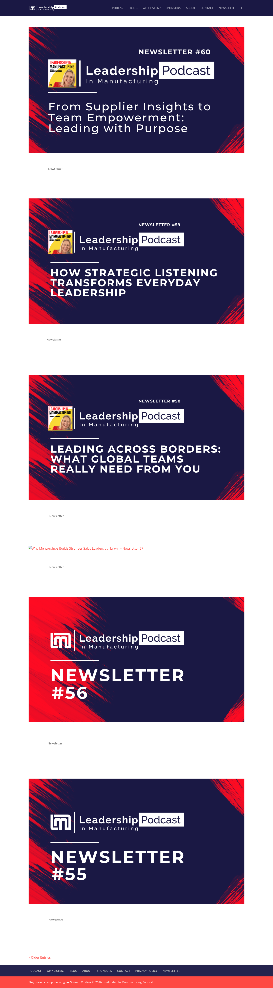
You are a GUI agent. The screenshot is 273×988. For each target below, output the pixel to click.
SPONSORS (173, 8)
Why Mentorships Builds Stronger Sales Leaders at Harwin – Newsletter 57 (119, 559)
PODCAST (118, 8)
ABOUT (190, 8)
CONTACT (206, 8)
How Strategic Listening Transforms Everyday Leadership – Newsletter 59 (117, 332)
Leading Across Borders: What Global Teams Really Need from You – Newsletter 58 (129, 508)
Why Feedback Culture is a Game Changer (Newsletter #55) (100, 912)
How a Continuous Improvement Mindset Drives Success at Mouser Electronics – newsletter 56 (126, 733)
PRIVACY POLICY (146, 971)
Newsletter (55, 168)
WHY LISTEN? (151, 8)
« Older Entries (40, 957)
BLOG (133, 8)
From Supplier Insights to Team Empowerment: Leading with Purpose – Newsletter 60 (133, 161)
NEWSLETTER (227, 8)
